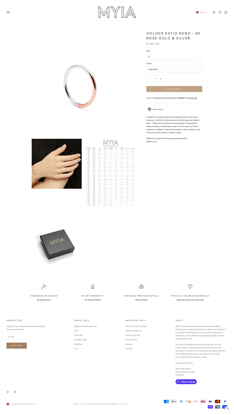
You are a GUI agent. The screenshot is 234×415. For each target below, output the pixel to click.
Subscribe (16, 345)
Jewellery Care (80, 339)
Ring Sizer (78, 344)
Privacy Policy (131, 339)
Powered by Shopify (117, 404)
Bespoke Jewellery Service (85, 326)
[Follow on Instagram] (15, 392)
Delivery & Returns (134, 331)
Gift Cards (78, 335)
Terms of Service (133, 335)
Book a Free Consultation (136, 326)
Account (129, 344)
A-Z (75, 348)
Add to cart (174, 89)
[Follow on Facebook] (7, 392)
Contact (129, 348)
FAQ (76, 331)
